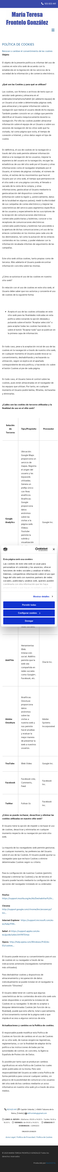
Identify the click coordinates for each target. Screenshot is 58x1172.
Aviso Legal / (11, 1137)
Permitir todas (29, 605)
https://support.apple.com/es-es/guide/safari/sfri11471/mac (21, 933)
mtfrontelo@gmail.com (37, 1113)
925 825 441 (50, 4)
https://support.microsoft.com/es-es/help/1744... (28, 922)
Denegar (29, 621)
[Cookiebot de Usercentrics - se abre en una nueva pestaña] (36, 549)
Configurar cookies (27, 613)
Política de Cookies (44, 1137)
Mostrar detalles (41, 596)
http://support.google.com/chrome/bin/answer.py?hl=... (27, 911)
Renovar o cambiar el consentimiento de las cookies (27, 51)
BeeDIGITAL (51, 1163)
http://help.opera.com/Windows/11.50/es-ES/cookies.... (26, 944)
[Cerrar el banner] (54, 549)
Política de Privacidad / (27, 1137)
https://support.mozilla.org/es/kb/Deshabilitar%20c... (28, 898)
